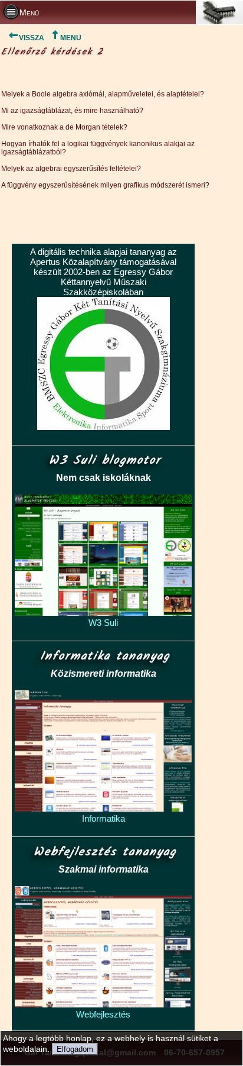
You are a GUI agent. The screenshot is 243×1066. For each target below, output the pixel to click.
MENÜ (70, 38)
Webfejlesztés (103, 1014)
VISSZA (31, 38)
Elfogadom (75, 1049)
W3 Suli (103, 623)
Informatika (103, 818)
